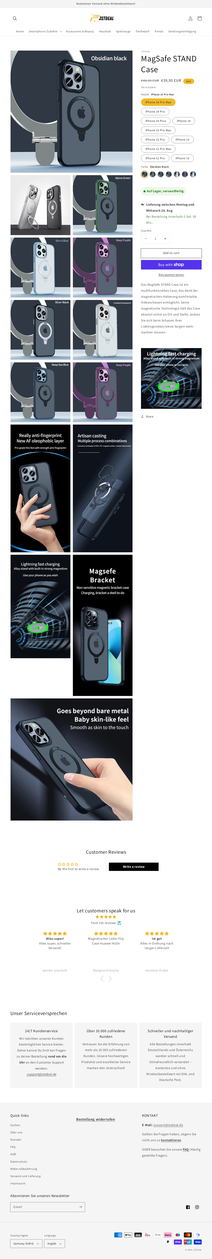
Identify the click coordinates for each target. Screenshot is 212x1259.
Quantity (146, 230)
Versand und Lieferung (25, 1176)
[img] (105, 917)
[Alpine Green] (168, 174)
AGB (13, 1154)
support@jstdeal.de (168, 1125)
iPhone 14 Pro (155, 111)
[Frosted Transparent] (176, 174)
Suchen (15, 1125)
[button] (14, 18)
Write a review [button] (134, 866)
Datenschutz (18, 1161)
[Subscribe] (80, 1207)
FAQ (13, 1147)
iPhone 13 (182, 139)
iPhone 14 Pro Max (158, 102)
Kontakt (15, 1139)
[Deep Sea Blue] (160, 174)
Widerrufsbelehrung (23, 1169)
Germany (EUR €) (24, 1243)
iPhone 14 (184, 121)
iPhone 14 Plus (155, 121)
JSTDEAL (197, 1249)
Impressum (17, 1183)
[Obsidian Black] (144, 174)
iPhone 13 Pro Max (158, 130)
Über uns (16, 1132)
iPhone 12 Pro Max (158, 149)
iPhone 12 (182, 158)
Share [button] (149, 416)
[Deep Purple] (184, 174)
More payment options (171, 274)
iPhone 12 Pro (155, 158)
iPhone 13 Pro (155, 139)
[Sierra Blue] (192, 174)
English (52, 1243)
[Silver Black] (152, 174)
